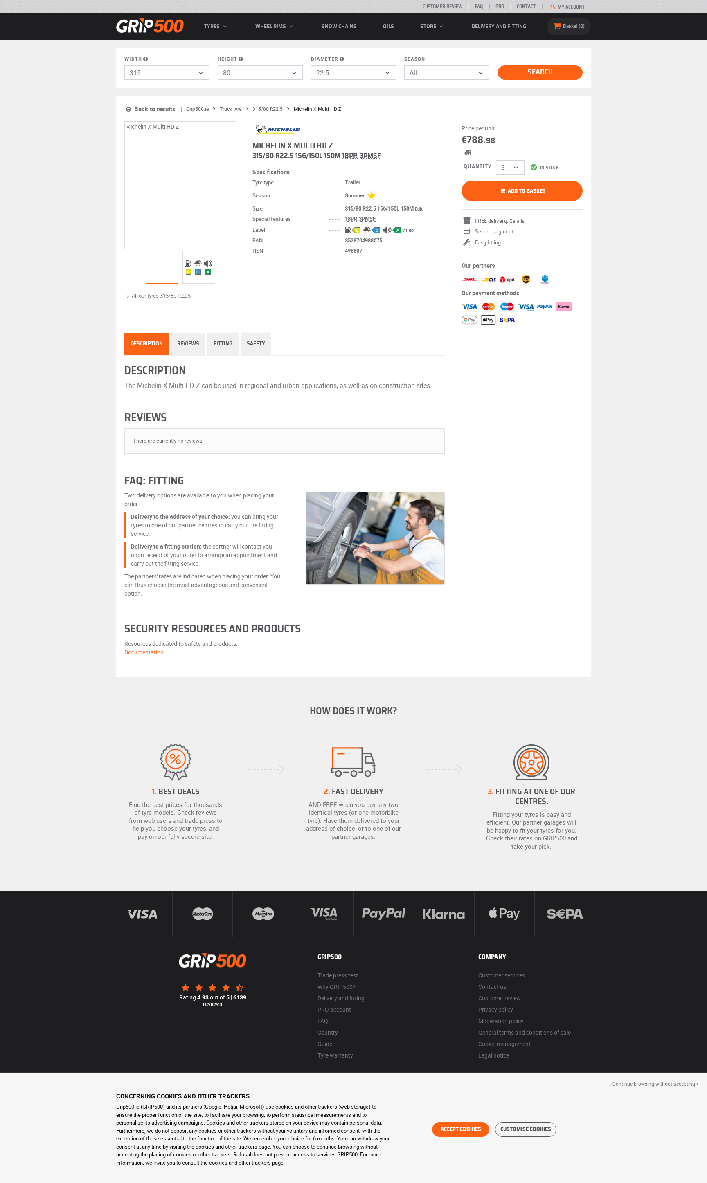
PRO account (334, 1009)
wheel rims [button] (271, 26)
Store (428, 26)
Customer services (501, 975)
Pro (499, 6)
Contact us (492, 986)
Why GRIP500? (336, 986)
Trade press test (337, 975)
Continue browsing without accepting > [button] (655, 1083)
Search (540, 72)
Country (327, 1032)
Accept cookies (461, 1129)
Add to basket (526, 191)
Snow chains (339, 26)
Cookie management (504, 1044)
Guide (324, 1044)
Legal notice (493, 1055)
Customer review (442, 6)
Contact (526, 6)
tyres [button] (212, 26)
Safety (256, 344)
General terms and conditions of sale (524, 1032)
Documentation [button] (144, 652)
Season (414, 59)
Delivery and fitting (499, 26)
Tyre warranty (335, 1055)
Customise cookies (525, 1129)
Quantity (478, 167)
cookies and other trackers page (233, 1146)
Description (147, 344)
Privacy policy (495, 1009)
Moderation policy (501, 1021)
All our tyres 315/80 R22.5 (161, 295)
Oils (388, 26)
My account (570, 6)
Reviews (188, 344)
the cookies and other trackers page (242, 1162)
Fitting (223, 344)
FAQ (479, 6)
